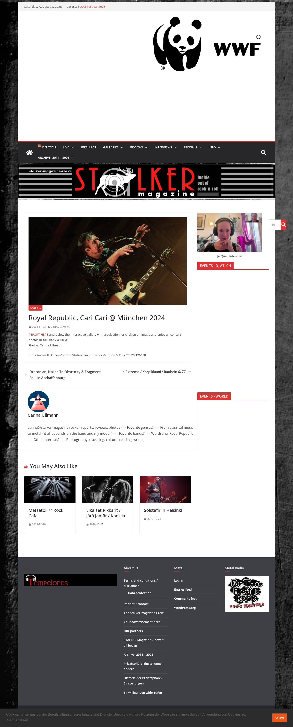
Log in (178, 580)
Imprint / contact (136, 604)
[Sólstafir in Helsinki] (165, 479)
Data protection (139, 593)
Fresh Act (88, 147)
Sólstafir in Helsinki (163, 510)
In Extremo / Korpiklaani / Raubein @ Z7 (153, 371)
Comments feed (185, 598)
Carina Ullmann (60, 327)
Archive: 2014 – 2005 (53, 157)
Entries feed (183, 589)
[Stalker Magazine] (29, 152)
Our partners (133, 631)
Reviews (136, 147)
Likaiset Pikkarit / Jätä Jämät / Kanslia (105, 513)
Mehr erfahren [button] (17, 720)
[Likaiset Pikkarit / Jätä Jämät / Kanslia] (107, 479)
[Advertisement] (146, 109)
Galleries (111, 147)
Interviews (163, 147)
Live (66, 147)
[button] (71, 147)
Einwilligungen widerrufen (143, 692)
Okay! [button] (279, 717)
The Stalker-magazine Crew (143, 613)
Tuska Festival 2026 (91, 7)
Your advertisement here (142, 622)
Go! (283, 224)
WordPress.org (185, 608)
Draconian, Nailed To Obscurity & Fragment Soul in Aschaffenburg (65, 374)
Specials (190, 147)
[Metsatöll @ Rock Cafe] (50, 479)
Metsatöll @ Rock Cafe (46, 513)
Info (212, 147)
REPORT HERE (38, 334)
